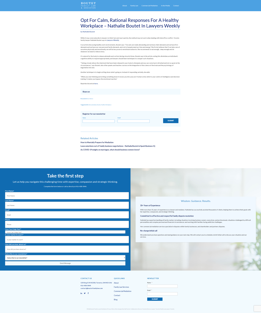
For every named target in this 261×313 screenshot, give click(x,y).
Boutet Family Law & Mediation (98, 309)
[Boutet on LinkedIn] (82, 293)
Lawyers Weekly (113, 40)
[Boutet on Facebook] (89, 293)
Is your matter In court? (14, 235)
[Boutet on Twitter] (85, 293)
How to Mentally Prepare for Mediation (97, 142)
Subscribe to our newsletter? (16, 254)
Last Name (9, 200)
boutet (98, 105)
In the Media (165, 6)
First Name (9, 191)
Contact (176, 6)
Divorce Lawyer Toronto (153, 309)
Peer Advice (89, 98)
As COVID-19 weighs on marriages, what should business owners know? (110, 150)
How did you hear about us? (15, 244)
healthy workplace (106, 105)
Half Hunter (127, 309)
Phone (7, 220)
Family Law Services (121, 287)
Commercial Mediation (150, 6)
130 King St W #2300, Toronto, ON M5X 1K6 (96, 283)
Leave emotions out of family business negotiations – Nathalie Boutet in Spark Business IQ (118, 146)
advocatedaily (92, 105)
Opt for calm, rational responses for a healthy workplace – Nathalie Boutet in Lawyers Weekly (130, 22)
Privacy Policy (110, 309)
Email (119, 118)
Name (84, 118)
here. (96, 83)
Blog (115, 299)
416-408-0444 (86, 285)
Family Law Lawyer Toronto (167, 309)
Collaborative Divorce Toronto (138, 309)
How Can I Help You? (13, 229)
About (124, 6)
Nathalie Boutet (89, 32)
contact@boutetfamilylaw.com (92, 288)
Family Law (134, 6)
